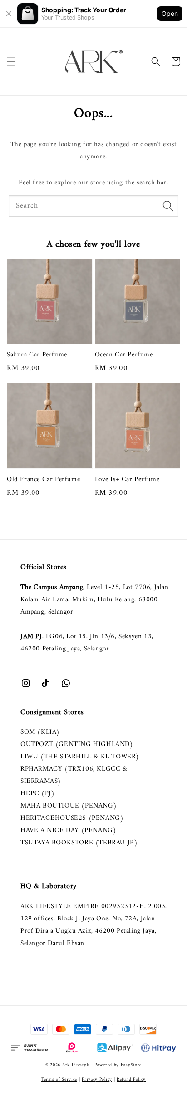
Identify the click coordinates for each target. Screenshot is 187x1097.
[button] (11, 61)
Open (170, 13)
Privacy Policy (97, 1079)
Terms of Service (59, 1079)
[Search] (168, 206)
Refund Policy (131, 1079)
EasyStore (131, 1065)
